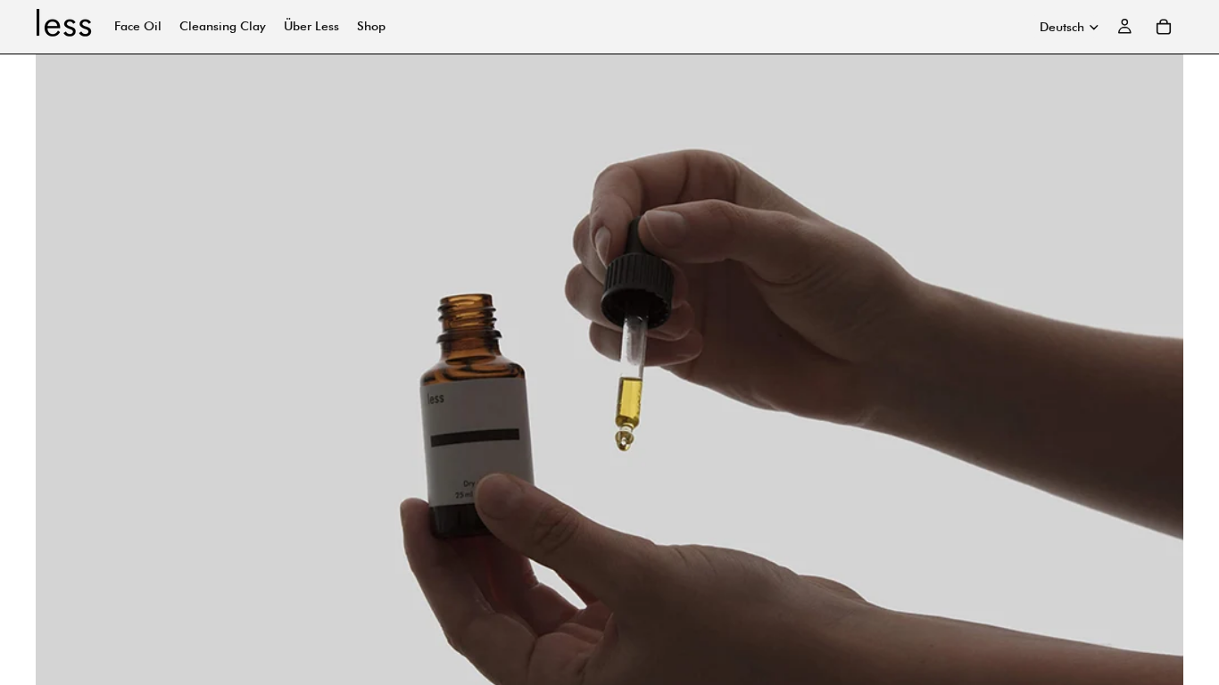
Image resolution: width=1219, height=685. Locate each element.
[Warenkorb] (1163, 26)
